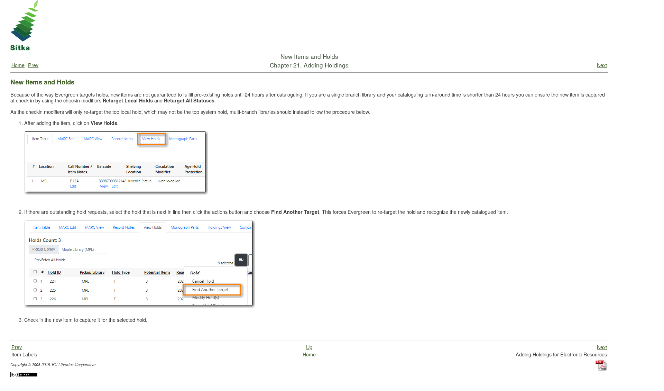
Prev (33, 65)
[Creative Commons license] (24, 383)
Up (309, 347)
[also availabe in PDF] (601, 378)
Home (18, 65)
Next (602, 65)
